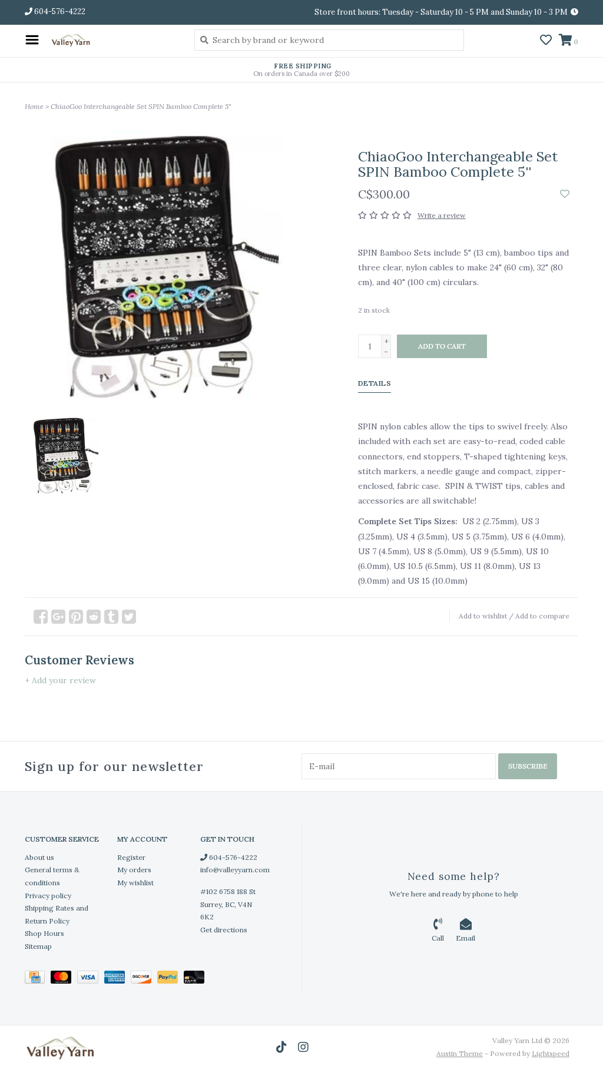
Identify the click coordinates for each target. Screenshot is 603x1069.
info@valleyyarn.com (235, 869)
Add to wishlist (483, 615)
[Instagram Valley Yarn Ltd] (303, 1047)
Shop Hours (44, 933)
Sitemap (38, 946)
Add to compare (542, 615)
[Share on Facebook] (41, 617)
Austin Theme (459, 1053)
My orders (134, 869)
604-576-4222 (232, 857)
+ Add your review (60, 680)
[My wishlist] (546, 41)
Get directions (223, 929)
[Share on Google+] (58, 617)
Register (131, 857)
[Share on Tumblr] (111, 617)
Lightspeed (550, 1053)
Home (34, 106)
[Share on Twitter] (129, 617)
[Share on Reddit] (94, 617)
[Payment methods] (38, 979)
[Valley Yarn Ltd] (114, 39)
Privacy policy (48, 895)
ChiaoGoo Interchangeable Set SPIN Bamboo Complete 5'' (141, 106)
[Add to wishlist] (564, 194)
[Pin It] (76, 617)
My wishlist (135, 882)
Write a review (442, 215)
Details (375, 383)
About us (39, 857)
